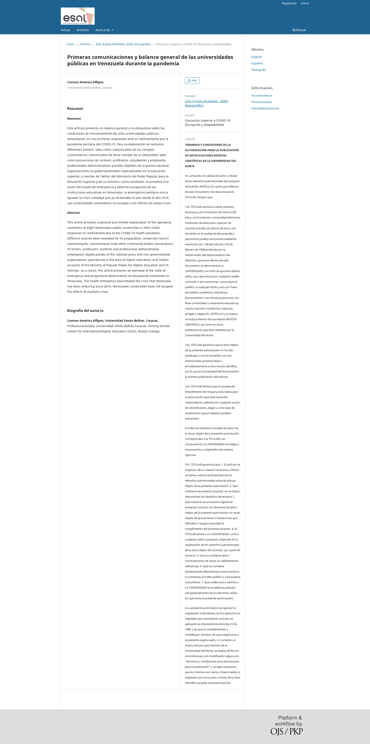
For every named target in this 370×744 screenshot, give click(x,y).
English (256, 57)
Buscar (300, 30)
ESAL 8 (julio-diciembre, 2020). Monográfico (123, 44)
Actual (65, 30)
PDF (194, 81)
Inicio (70, 44)
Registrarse (289, 3)
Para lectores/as (261, 95)
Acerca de (103, 30)
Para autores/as (261, 102)
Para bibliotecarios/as (265, 108)
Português (258, 70)
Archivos (83, 30)
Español (257, 63)
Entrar (305, 3)
